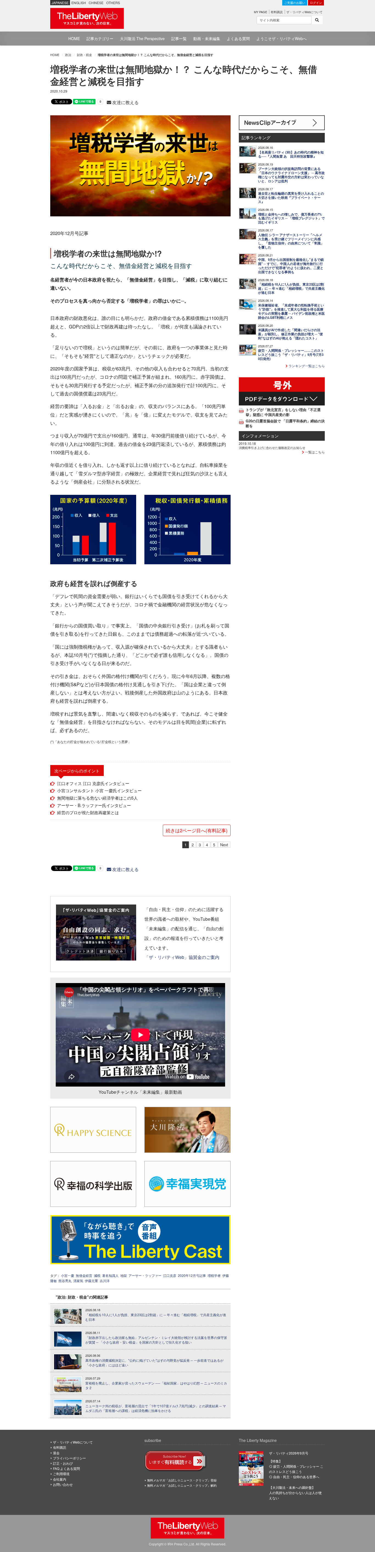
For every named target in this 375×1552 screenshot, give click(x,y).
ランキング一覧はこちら (306, 365)
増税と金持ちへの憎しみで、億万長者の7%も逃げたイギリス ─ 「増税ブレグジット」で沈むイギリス (291, 218)
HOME (74, 38)
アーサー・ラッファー (144, 1275)
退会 (56, 1452)
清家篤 (78, 1280)
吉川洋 (105, 1280)
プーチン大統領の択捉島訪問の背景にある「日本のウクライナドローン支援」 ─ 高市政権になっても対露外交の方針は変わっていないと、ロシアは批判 (291, 174)
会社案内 (59, 1479)
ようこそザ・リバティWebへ (281, 38)
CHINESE (96, 2)
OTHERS (113, 2)
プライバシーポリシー (69, 1458)
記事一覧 (179, 38)
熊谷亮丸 (65, 1280)
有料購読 (277, 12)
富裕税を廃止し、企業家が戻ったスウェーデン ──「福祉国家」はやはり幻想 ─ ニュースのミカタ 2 (156, 1385)
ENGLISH (78, 2)
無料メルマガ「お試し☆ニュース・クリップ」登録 (182, 1480)
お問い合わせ (63, 1484)
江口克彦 (169, 1275)
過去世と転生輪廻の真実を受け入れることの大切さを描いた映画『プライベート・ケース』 (291, 197)
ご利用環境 (61, 1473)
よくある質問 (238, 38)
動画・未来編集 (206, 38)
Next (224, 844)
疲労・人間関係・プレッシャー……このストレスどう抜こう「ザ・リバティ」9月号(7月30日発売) (291, 354)
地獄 (123, 1275)
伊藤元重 (91, 1280)
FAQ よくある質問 (66, 1468)
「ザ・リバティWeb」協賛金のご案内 (181, 957)
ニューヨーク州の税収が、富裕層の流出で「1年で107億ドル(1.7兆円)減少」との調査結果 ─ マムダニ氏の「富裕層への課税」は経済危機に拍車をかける (155, 1408)
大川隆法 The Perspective (142, 38)
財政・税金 (84, 54)
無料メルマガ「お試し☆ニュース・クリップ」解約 (182, 1485)
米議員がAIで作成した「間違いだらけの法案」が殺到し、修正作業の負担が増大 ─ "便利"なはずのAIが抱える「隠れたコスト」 (290, 334)
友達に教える (125, 102)
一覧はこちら (314, 452)
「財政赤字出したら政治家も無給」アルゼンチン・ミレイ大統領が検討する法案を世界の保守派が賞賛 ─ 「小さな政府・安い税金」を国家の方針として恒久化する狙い (156, 1339)
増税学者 (214, 1275)
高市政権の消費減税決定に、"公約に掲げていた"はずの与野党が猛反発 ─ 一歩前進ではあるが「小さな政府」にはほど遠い (154, 1362)
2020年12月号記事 (192, 1275)
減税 (97, 1275)
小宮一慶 (67, 1275)
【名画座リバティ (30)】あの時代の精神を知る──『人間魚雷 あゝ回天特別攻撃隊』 (291, 154)
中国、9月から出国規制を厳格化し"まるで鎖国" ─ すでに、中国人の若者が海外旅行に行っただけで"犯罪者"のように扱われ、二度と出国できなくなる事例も (291, 265)
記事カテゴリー (99, 38)
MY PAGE (260, 12)
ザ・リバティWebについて (304, 12)
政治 (68, 54)
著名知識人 (110, 1275)
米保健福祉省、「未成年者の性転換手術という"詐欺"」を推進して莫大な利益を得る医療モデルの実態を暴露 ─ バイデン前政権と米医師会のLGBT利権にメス (291, 311)
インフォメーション (260, 436)
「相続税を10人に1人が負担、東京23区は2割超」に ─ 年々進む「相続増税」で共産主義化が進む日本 (155, 1317)
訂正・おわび (63, 1463)
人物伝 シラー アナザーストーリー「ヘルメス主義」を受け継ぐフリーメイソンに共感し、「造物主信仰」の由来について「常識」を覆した (291, 241)
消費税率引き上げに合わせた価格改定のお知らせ (272, 447)
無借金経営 (84, 1275)
